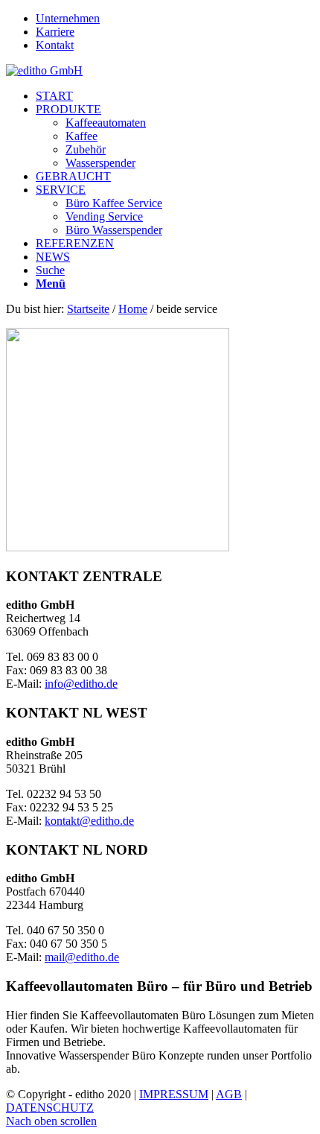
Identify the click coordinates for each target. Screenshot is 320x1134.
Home (132, 308)
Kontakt (55, 45)
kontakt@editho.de (89, 820)
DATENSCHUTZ (50, 1107)
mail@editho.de (82, 957)
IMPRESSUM (173, 1094)
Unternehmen (68, 18)
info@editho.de (81, 683)
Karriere (55, 31)
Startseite (88, 308)
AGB (229, 1094)
